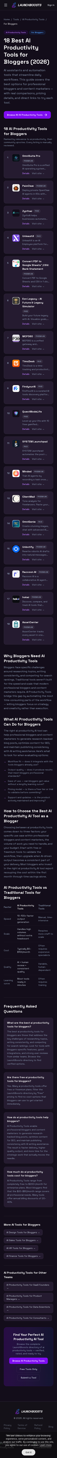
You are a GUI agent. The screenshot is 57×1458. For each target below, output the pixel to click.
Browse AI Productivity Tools (28, 1360)
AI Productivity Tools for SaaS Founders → (27, 1286)
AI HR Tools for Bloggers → (20, 1248)
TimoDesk (28, 361)
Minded (27, 471)
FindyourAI (29, 386)
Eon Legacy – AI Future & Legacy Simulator (32, 302)
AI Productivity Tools (33, 19)
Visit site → (38, 173)
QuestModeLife (32, 411)
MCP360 (27, 336)
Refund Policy (38, 1427)
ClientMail (28, 496)
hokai (25, 597)
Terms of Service (22, 1427)
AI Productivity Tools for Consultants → (27, 1318)
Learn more (46, 1445)
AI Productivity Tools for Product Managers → (24, 1297)
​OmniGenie (29, 521)
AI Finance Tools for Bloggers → (23, 1256)
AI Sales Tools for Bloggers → (22, 1240)
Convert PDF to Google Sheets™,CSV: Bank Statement (35, 265)
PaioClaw (28, 185)
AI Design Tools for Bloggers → (23, 1232)
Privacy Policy (7, 1427)
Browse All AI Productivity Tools (27, 115)
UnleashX (28, 236)
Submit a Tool (28, 1377)
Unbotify (28, 547)
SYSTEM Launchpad (35, 441)
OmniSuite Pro (31, 156)
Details (25, 173)
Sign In (51, 5)
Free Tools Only (28, 1369)
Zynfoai (27, 211)
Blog (50, 1426)
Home (7, 19)
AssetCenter (30, 622)
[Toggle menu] (6, 5)
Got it (28, 1452)
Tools (16, 19)
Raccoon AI (29, 572)
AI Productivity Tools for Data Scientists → (28, 1308)
